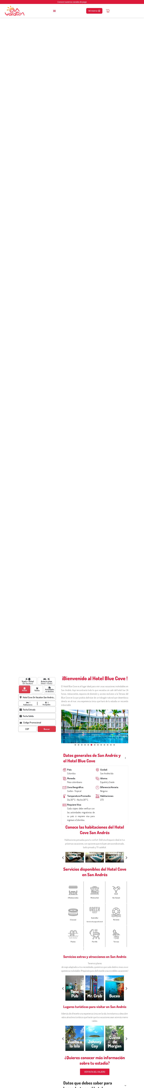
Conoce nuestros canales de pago (72, 2)
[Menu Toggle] (54, 10)
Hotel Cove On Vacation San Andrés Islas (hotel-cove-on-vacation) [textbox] (39, 697)
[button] (75, 745)
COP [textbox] (27, 729)
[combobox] (39, 697)
